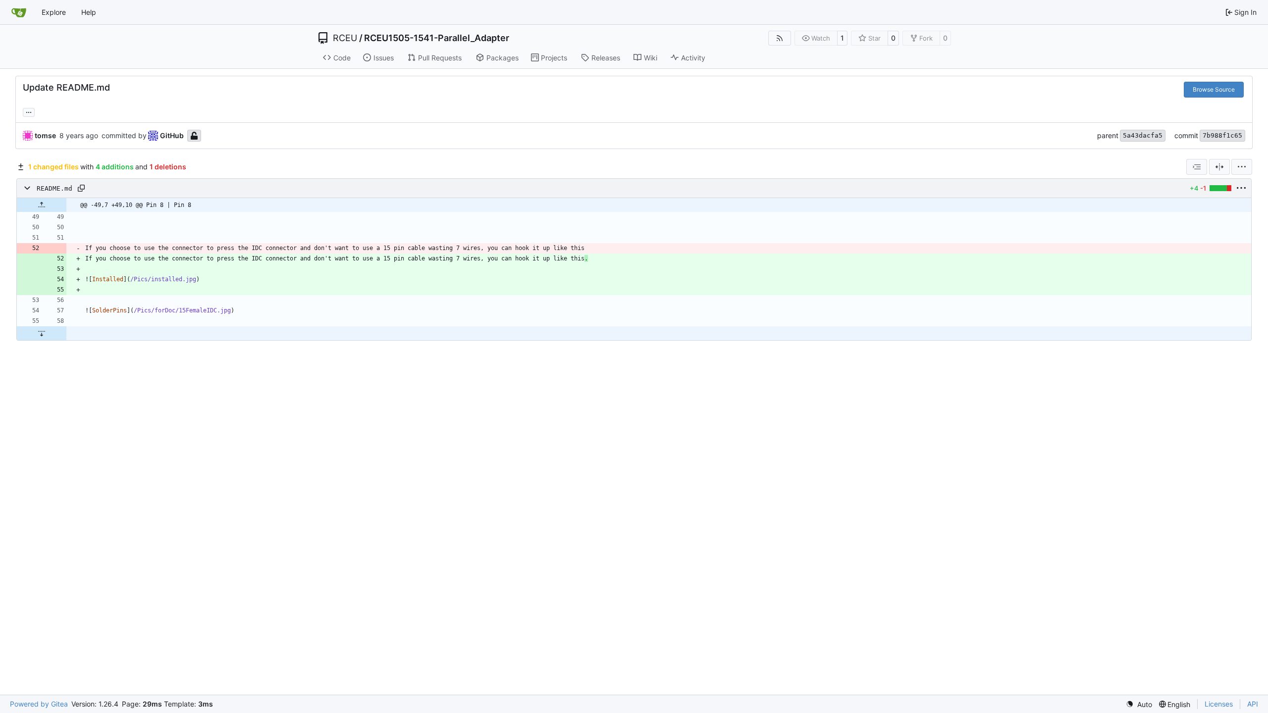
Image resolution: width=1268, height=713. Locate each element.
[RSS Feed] (779, 38)
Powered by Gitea (39, 704)
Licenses (1219, 704)
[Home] (19, 12)
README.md (54, 188)
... (29, 111)
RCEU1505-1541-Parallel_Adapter (436, 38)
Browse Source (1214, 89)
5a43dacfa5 (1142, 135)
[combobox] (1196, 167)
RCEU (345, 38)
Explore (54, 12)
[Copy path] (81, 188)
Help (88, 12)
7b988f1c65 (1222, 135)
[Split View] (1219, 167)
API (1252, 704)
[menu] (1241, 167)
